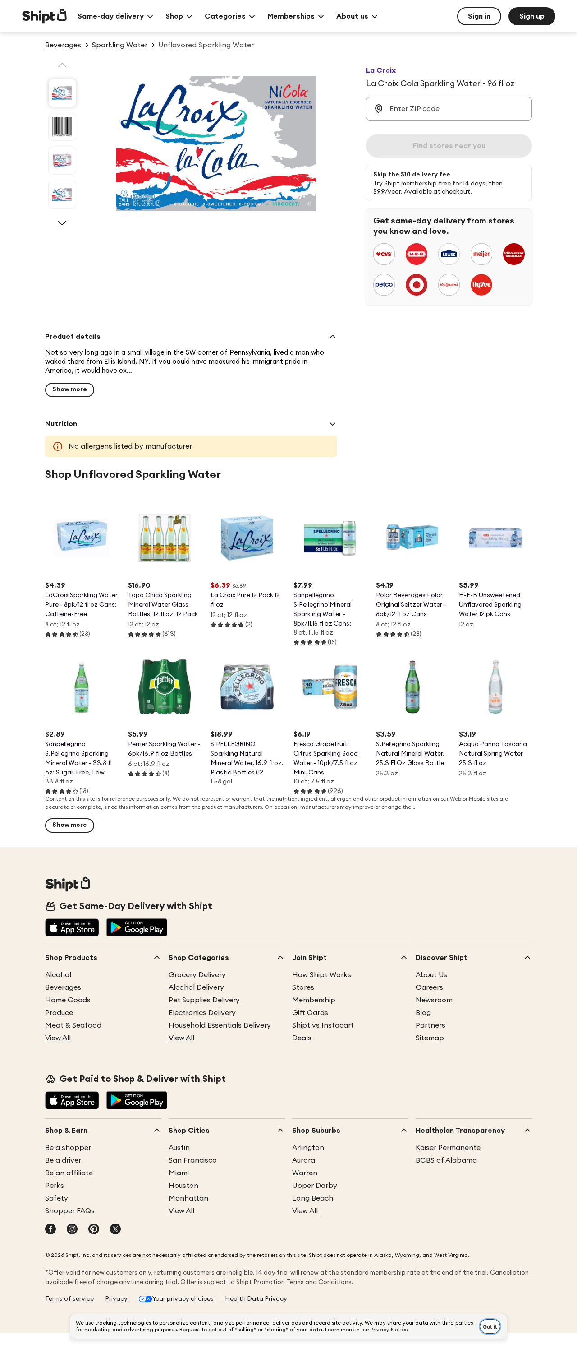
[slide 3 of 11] (62, 160)
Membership (313, 1000)
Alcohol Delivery (196, 987)
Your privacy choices (183, 1299)
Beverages (63, 987)
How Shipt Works (321, 974)
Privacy (116, 1299)
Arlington (308, 1147)
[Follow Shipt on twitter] (115, 1230)
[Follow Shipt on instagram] (72, 1230)
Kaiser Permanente (448, 1147)
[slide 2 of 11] (62, 126)
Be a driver (63, 1160)
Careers (429, 987)
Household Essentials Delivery (220, 1025)
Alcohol (58, 974)
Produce (59, 1012)
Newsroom (434, 1000)
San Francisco (193, 1160)
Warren (304, 1173)
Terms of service (69, 1299)
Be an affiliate (69, 1173)
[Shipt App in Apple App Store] (72, 928)
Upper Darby (314, 1185)
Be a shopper (68, 1147)
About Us (431, 974)
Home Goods (68, 1000)
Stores (303, 987)
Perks (54, 1185)
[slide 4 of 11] (62, 194)
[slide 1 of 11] (62, 93)
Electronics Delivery (202, 1012)
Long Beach (312, 1198)
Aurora (303, 1160)
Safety (56, 1198)
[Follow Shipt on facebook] (50, 1230)
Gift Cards (310, 1012)
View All (58, 1038)
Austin (179, 1147)
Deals (301, 1038)
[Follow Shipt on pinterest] (93, 1230)
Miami (179, 1173)
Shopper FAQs (70, 1211)
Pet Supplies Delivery (204, 1000)
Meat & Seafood (73, 1025)
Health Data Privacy (256, 1299)
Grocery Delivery (197, 974)
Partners (430, 1025)
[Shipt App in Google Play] (136, 928)
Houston (183, 1185)
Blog (423, 1012)
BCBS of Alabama (446, 1160)
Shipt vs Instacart (323, 1025)
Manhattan (188, 1198)
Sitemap (430, 1038)
